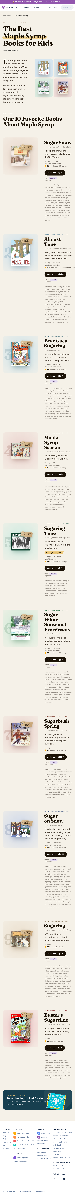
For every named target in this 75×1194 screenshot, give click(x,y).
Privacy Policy (41, 1191)
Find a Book (41, 1152)
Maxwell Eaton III (53, 350)
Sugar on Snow (53, 818)
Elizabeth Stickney (67, 248)
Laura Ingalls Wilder (54, 147)
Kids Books (7, 16)
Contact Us (7, 1145)
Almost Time (52, 241)
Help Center (7, 1142)
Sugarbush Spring (56, 723)
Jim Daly (67, 730)
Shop (17, 7)
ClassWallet (57, 1151)
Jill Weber (60, 452)
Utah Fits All (57, 1145)
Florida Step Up (58, 1148)
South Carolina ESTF (60, 1142)
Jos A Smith (62, 930)
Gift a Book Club (19, 1149)
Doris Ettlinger (68, 147)
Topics (15, 16)
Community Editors (44, 1158)
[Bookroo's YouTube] (64, 1179)
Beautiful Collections (20, 1161)
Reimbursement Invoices (61, 1157)
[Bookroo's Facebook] (59, 1179)
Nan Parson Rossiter (55, 825)
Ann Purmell (51, 452)
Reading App (42, 1155)
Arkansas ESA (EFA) (60, 1139)
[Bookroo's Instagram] (54, 1179)
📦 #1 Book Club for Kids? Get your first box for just (35, 2)
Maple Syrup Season (52, 442)
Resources (41, 1144)
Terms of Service (25, 1191)
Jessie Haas (51, 930)
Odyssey (56, 1154)
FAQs (5, 1139)
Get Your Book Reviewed (61, 1166)
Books (26, 7)
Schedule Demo (43, 1141)
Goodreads (54, 166)
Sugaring (54, 926)
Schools (36, 7)
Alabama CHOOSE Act (61, 1136)
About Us (6, 1133)
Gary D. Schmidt (53, 248)
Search (65, 7)
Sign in (56, 7)
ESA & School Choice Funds (62, 1133)
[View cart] (50, 7)
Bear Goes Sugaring (55, 343)
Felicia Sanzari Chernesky (57, 634)
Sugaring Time (54, 530)
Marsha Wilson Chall (55, 730)
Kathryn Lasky (52, 538)
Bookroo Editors (13, 50)
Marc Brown (51, 1024)
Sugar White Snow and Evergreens (57, 622)
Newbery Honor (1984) (53, 553)
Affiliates (6, 1148)
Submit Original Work (60, 1169)
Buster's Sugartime (56, 1017)
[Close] (72, 1)
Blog (4, 1136)
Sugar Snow (57, 142)
